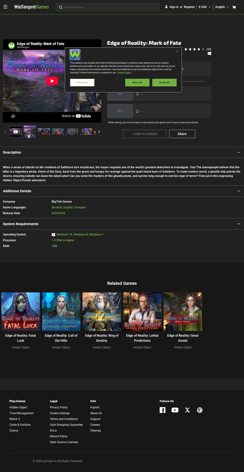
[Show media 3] (44, 131)
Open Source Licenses (64, 442)
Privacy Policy (59, 407)
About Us (96, 413)
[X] (187, 410)
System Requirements (20, 224)
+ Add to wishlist (144, 134)
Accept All (164, 82)
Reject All (137, 82)
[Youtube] (175, 410)
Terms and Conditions (64, 419)
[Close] (177, 51)
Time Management (21, 413)
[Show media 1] (15, 131)
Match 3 (14, 419)
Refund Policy (59, 436)
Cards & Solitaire (20, 424)
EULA (53, 430)
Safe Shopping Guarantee (66, 424)
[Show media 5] (72, 131)
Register (189, 7)
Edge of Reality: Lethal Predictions (142, 338)
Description (12, 152)
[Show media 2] (29, 131)
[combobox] (108, 7)
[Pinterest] (200, 410)
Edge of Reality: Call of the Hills (61, 338)
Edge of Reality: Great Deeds (182, 338)
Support (95, 419)
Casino (13, 430)
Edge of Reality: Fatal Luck (20, 338)
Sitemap (95, 430)
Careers (95, 424)
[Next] (99, 132)
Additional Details (17, 191)
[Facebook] (162, 410)
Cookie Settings (60, 413)
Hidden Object (21, 347)
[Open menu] (5, 6)
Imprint (94, 407)
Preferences (82, 82)
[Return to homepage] (31, 7)
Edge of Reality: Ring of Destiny (101, 338)
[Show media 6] (86, 131)
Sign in (174, 7)
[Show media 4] (58, 131)
